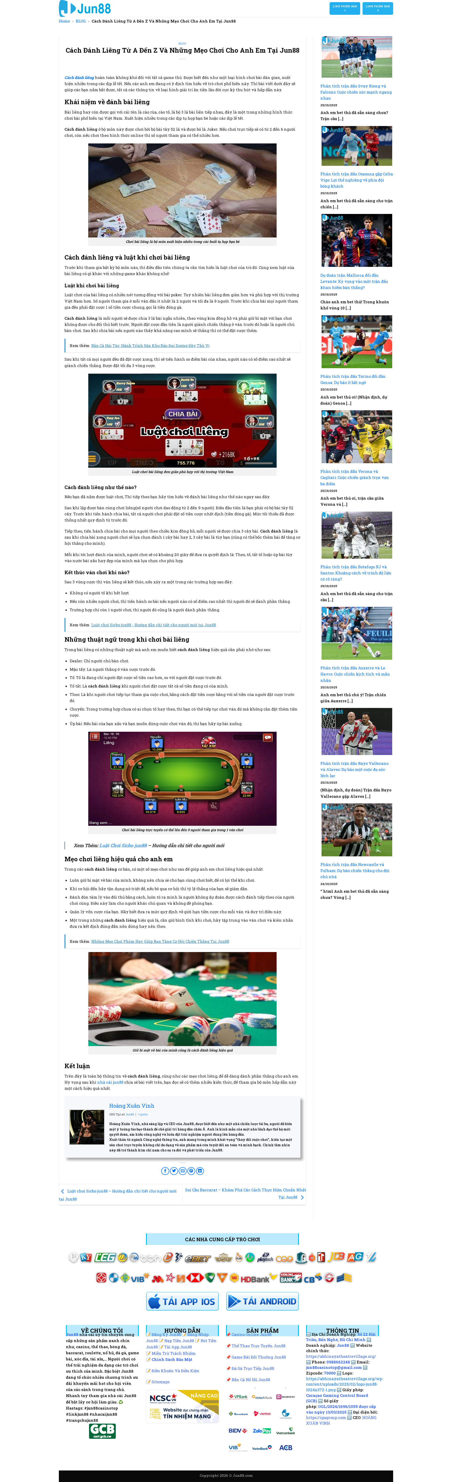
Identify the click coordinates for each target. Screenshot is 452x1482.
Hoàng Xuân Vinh (131, 1105)
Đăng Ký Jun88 (166, 1334)
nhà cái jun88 (110, 1082)
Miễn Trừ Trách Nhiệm (174, 1353)
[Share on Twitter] (174, 1171)
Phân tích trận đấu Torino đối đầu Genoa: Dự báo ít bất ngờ (352, 379)
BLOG (81, 21)
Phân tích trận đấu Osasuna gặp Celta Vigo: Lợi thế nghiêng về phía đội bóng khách (356, 180)
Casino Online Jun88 (251, 1334)
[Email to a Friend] (183, 1171)
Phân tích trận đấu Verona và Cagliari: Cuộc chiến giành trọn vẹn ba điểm (354, 477)
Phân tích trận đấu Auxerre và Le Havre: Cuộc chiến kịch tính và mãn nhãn (355, 674)
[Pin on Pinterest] (191, 1171)
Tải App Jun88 (178, 1346)
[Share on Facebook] (165, 1171)
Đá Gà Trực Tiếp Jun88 (253, 1368)
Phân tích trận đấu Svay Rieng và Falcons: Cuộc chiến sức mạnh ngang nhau (356, 92)
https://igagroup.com (326, 1417)
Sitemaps (161, 1381)
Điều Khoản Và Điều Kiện (175, 1370)
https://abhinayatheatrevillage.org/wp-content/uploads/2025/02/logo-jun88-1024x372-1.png (344, 1384)
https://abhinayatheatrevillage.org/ (341, 1356)
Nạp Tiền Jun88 (179, 1340)
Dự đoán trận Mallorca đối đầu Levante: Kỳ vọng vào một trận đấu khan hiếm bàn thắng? (354, 281)
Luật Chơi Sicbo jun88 (123, 845)
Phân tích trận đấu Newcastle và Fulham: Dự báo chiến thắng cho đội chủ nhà (354, 870)
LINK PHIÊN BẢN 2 (378, 8)
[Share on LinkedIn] (200, 1171)
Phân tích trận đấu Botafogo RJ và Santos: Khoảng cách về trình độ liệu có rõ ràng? (355, 572)
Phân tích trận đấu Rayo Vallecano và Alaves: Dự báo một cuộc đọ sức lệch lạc (354, 769)
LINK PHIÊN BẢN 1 (345, 8)
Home (64, 21)
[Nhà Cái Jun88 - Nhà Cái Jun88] (96, 8)
